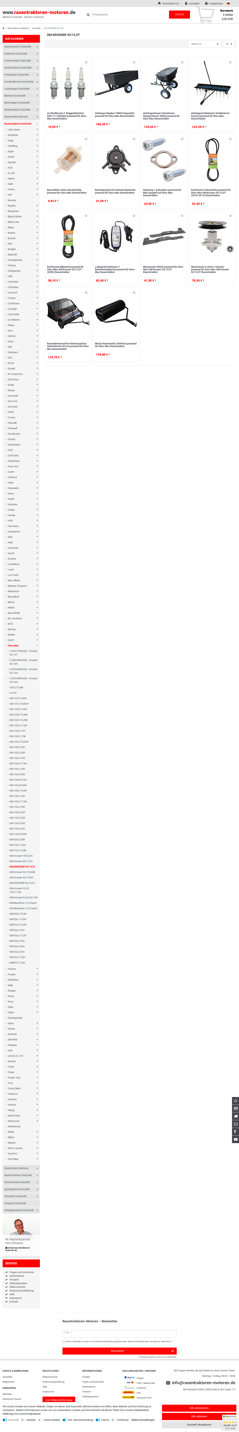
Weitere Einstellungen (142, 1420)
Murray (12, 629)
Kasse (18, 1399)
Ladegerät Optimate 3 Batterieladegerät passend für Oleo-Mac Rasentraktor (115, 269)
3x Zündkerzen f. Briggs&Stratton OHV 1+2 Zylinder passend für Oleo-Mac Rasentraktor (67, 116)
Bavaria (12, 200)
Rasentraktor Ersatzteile (18, 28)
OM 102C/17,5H (18, 725)
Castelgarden (15, 260)
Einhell (11, 368)
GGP (10, 450)
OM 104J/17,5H (18, 763)
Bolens (11, 232)
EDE (10, 346)
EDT (10, 357)
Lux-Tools (13, 575)
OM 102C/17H (17, 730)
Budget (12, 249)
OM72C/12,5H (17, 957)
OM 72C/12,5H (17, 845)
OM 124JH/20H (18, 834)
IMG (10, 537)
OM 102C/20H (17, 752)
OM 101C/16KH (18, 698)
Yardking (12, 146)
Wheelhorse (14, 1126)
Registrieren (9, 1381)
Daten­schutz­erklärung (53, 1381)
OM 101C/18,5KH (19, 703)
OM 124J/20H (17, 823)
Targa (11, 1072)
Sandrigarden (15, 1017)
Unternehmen (16, 1276)
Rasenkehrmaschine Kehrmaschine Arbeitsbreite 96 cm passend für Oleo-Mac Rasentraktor (68, 346)
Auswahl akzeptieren (199, 1424)
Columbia (13, 287)
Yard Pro (12, 1153)
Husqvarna (14, 531)
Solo (10, 1050)
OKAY (11, 640)
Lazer (11, 569)
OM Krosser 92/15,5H (21, 877)
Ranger (12, 990)
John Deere (14, 129)
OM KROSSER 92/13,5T (22, 866)
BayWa (12, 205)
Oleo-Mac (36, 28)
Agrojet (12, 162)
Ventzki (12, 1104)
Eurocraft (13, 395)
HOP (10, 520)
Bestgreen (13, 211)
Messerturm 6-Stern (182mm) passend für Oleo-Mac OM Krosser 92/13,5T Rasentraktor (210, 269)
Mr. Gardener (15, 618)
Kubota (12, 558)
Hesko (11, 509)
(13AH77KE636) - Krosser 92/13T (23, 653)
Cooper (12, 298)
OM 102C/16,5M (18, 720)
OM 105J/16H (17, 796)
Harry (11, 493)
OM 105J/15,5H (18, 790)
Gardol (11, 439)
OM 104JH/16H (18, 779)
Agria (11, 151)
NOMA (11, 634)
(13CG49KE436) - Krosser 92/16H (23, 671)
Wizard (11, 1142)
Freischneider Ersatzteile (17, 60)
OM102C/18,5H (18, 913)
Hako (11, 482)
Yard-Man (13, 1159)
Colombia (13, 281)
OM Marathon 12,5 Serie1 (23, 903)
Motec (11, 607)
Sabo (10, 1007)
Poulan (12, 974)
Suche (179, 14)
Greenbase (14, 461)
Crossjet (12, 308)
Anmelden (8, 1377)
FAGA (11, 412)
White (11, 1131)
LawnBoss (13, 564)
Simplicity (13, 135)
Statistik (31, 1420)
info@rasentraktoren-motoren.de (17, 1249)
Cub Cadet (13, 314)
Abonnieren (117, 1350)
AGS (10, 167)
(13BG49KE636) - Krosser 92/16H (23, 662)
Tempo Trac (14, 1077)
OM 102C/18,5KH (19, 741)
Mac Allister (14, 580)
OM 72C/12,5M (17, 850)
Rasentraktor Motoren (16, 1168)
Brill (10, 243)
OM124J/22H (16, 951)
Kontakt (13, 1301)
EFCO (11, 363)
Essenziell (13, 1420)
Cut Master (14, 319)
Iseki (10, 542)
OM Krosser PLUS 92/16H (23, 897)
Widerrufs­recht (50, 1377)
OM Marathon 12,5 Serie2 (23, 908)
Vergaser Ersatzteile (15, 1203)
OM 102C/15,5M (18, 714)
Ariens (11, 189)
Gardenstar (14, 433)
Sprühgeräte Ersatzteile (17, 1189)
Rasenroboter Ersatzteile (17, 46)
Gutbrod (12, 477)
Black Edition (15, 216)
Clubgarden (14, 270)
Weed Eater (14, 1115)
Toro (10, 1083)
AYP (10, 194)
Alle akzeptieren (199, 1408)
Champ (12, 265)
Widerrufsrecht (17, 1287)
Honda (11, 515)
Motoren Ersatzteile (15, 95)
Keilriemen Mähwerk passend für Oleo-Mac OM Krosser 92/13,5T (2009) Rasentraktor (65, 269)
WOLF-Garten (15, 1148)
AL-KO (11, 173)
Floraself (12, 428)
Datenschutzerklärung (21, 1290)
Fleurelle (12, 423)
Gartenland (14, 444)
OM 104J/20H (17, 774)
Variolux (12, 1099)
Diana (11, 325)
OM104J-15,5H (17, 919)
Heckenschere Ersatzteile (17, 67)
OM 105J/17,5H (18, 801)
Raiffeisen (13, 979)
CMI (10, 276)
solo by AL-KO (15, 1055)
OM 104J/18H (17, 769)
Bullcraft (12, 254)
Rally (10, 985)
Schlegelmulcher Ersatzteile (19, 1210)
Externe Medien (52, 1420)
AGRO (11, 156)
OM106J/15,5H (17, 924)
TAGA (11, 1066)
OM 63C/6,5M (17, 839)
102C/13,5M (16, 687)
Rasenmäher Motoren (16, 116)
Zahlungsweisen (18, 1283)
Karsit (11, 553)
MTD (10, 623)
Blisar (11, 227)
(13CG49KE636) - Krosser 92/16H (23, 680)
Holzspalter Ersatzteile (16, 74)
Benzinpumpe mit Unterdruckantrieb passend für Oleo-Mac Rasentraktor (115, 191)
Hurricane (13, 526)
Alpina (11, 178)
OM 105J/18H (17, 807)
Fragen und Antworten (21, 1272)
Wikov (11, 1137)
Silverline (12, 1039)
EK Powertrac (15, 374)
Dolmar (12, 336)
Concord (12, 292)
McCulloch (13, 596)
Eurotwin (13, 406)
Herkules (12, 504)
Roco (10, 1001)
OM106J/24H (16, 946)
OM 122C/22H (17, 817)
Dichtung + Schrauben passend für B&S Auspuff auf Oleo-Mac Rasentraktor (162, 193)
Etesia (11, 390)
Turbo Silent (14, 1088)
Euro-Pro (12, 401)
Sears (11, 1023)
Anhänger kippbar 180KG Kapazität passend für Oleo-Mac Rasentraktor (115, 114)
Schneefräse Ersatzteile (17, 1182)
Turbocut (13, 1093)
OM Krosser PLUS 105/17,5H (19, 890)
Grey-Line (13, 466)
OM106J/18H (16, 941)
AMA (10, 184)
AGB (11, 1294)
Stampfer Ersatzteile (15, 1196)
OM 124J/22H (17, 828)
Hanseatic (13, 488)
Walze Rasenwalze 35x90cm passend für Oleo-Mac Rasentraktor (115, 345)
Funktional (122, 1420)
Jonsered (13, 547)
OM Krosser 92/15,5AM (22, 872)
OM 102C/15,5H (18, 709)
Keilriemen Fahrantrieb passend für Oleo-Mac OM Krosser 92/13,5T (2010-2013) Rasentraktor (211, 193)
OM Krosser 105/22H (21, 855)
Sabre (11, 1012)
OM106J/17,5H (17, 935)
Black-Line (13, 222)
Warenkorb (8, 1399)
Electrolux (13, 379)
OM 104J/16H (17, 758)
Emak (11, 384)
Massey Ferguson (17, 585)
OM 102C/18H (17, 747)
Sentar (11, 1028)
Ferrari (11, 417)
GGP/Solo (13, 455)
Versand (14, 1279)
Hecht (11, 499)
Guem (11, 471)
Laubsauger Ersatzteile (16, 88)
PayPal (105, 1420)
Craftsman (14, 303)
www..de (39, 13)
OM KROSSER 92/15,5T (22, 883)
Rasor (11, 996)
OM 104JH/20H (18, 785)
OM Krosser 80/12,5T (21, 861)
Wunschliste (85, 63)
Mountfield (14, 613)
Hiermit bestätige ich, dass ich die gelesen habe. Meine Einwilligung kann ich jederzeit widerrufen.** (118, 1341)
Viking (11, 1110)
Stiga (10, 140)
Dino (10, 330)
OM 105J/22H (17, 812)
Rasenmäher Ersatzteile (17, 109)
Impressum (15, 1298)
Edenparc (13, 352)
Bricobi (11, 238)
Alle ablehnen (199, 1416)
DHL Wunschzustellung (80, 1420)
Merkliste (7, 1394)
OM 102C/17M (17, 736)
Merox (11, 602)
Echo (10, 341)
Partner (12, 969)
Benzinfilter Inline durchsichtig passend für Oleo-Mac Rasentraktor (67, 191)
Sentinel (12, 1034)
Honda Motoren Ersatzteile (18, 81)
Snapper (12, 1045)
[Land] (228, 3)
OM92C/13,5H (17, 962)
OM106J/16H (16, 930)
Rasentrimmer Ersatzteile (18, 1175)
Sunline (12, 1061)
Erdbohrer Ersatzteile (15, 53)
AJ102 (13, 692)
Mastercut (13, 591)
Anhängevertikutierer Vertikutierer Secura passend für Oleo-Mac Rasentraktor (210, 116)
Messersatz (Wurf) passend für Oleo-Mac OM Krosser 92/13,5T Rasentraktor (163, 269)
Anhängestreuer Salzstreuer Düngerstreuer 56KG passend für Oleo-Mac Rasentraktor (161, 116)
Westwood (13, 1121)
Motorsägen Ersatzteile (17, 102)
